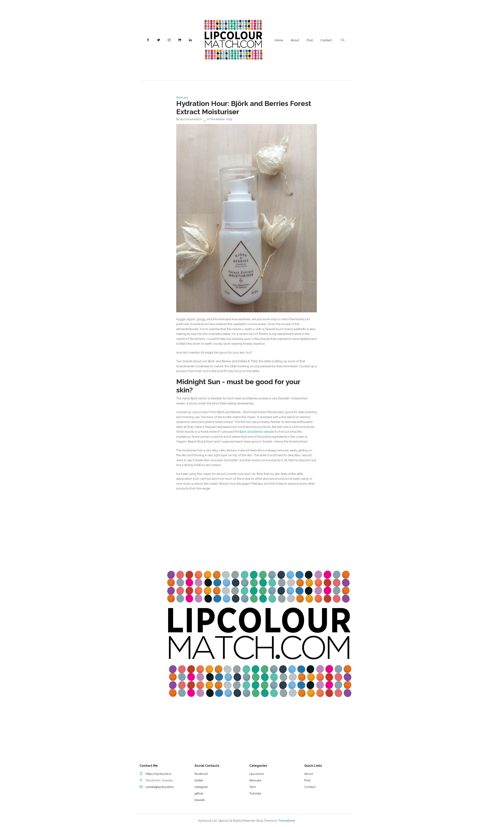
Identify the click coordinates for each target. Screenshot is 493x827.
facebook (201, 774)
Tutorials (255, 793)
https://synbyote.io (158, 774)
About (295, 40)
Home (279, 40)
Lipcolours (256, 774)
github (199, 793)
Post (310, 40)
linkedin (200, 800)
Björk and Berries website (257, 431)
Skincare (182, 97)
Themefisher (286, 820)
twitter (199, 780)
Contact (326, 40)
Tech (252, 787)
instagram (201, 787)
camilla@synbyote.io (160, 787)
